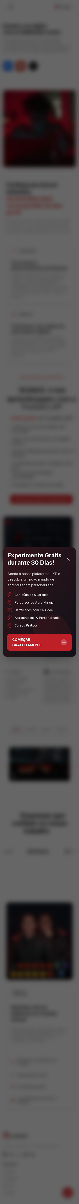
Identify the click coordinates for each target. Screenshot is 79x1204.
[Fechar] (68, 559)
